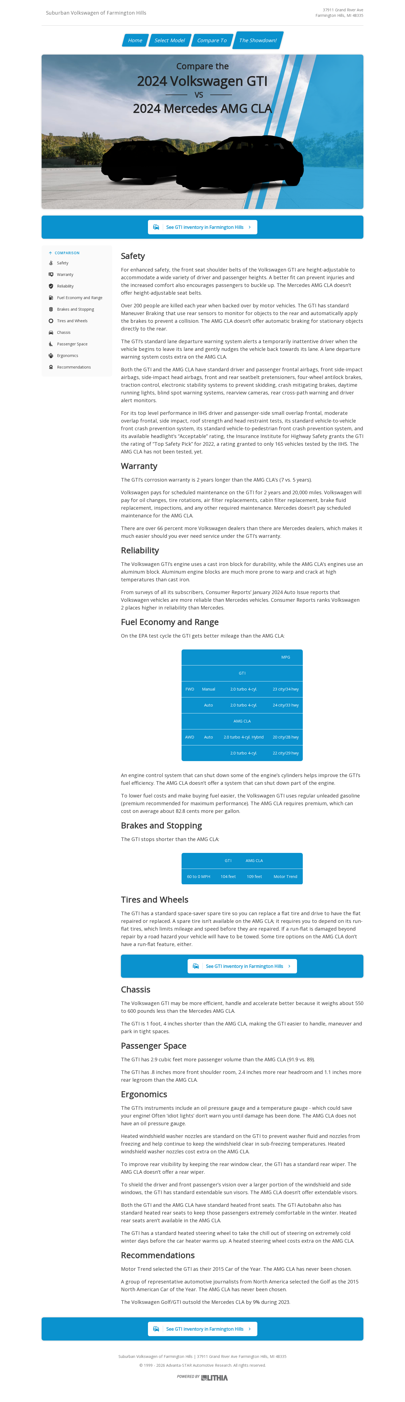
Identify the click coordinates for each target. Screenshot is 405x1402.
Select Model (170, 40)
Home (135, 40)
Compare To (212, 40)
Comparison (67, 253)
